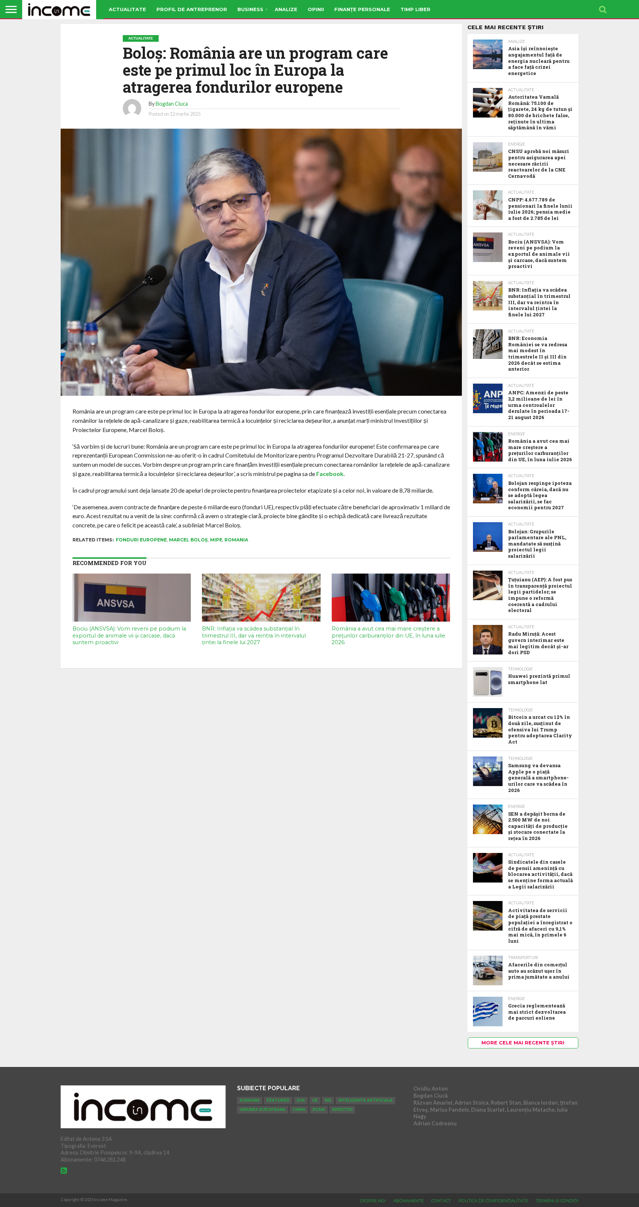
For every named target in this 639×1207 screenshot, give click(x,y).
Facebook (330, 473)
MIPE (216, 540)
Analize (286, 9)
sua (301, 1100)
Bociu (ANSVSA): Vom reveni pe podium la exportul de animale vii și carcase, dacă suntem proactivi (129, 635)
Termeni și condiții (556, 1200)
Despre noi (373, 1200)
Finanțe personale (362, 9)
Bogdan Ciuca (172, 104)
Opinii (316, 9)
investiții (342, 1109)
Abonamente (408, 1200)
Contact (441, 1200)
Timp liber (415, 9)
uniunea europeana (262, 1109)
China (299, 1109)
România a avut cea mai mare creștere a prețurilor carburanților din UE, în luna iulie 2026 (388, 635)
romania (236, 540)
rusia (318, 1109)
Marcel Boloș (188, 540)
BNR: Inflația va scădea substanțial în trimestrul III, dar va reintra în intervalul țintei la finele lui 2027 (254, 635)
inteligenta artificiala (365, 1100)
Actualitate (127, 9)
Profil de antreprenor (191, 9)
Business (250, 9)
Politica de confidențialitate (493, 1200)
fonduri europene (141, 540)
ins (328, 1100)
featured (278, 1100)
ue (315, 1100)
